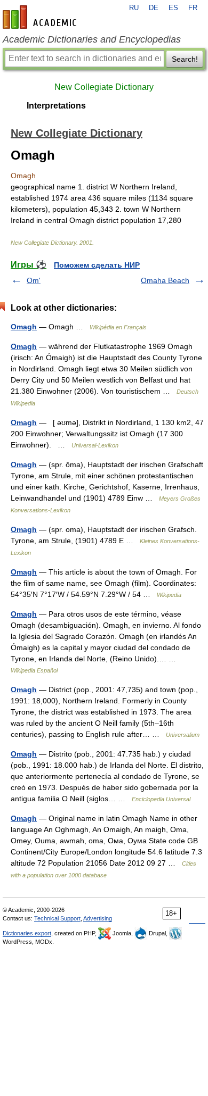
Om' (34, 280)
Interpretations (56, 105)
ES (173, 8)
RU (134, 8)
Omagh (24, 326)
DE (153, 8)
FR (192, 8)
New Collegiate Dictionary (104, 87)
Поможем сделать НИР (97, 265)
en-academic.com (41, 17)
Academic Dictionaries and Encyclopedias (92, 39)
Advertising (97, 918)
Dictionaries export (27, 933)
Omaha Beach (165, 280)
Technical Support (57, 918)
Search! (185, 59)
